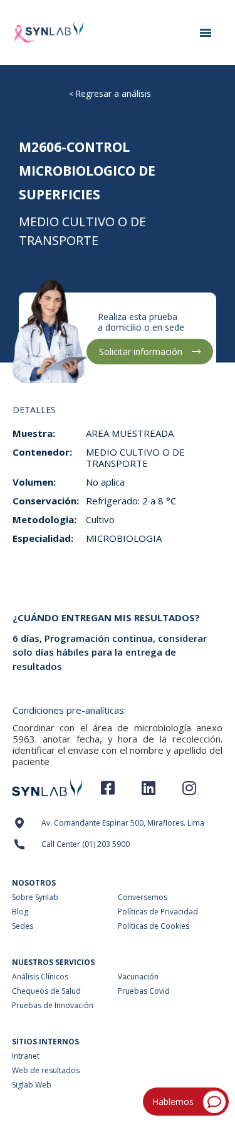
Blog (20, 911)
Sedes (22, 926)
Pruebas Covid (144, 991)
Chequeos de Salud (46, 991)
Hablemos (173, 1102)
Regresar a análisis (113, 93)
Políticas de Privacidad (158, 911)
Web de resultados (46, 1070)
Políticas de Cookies (153, 926)
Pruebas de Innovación (52, 1005)
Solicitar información (140, 352)
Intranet (25, 1056)
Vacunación (138, 976)
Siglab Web (31, 1084)
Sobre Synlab (35, 897)
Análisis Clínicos (40, 976)
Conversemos (142, 897)
